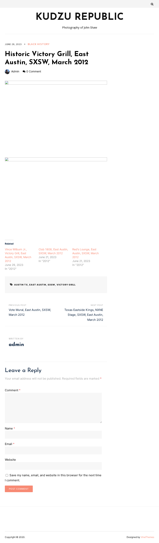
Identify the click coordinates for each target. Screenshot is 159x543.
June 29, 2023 (13, 44)
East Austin (37, 284)
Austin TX (21, 284)
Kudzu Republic (79, 17)
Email (10, 444)
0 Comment (33, 71)
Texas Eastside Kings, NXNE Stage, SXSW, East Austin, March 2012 (83, 315)
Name (10, 428)
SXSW (51, 284)
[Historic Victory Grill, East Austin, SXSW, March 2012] (56, 119)
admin (15, 71)
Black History (39, 44)
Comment (13, 390)
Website (10, 459)
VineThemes (147, 537)
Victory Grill (66, 284)
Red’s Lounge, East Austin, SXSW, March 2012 (85, 253)
